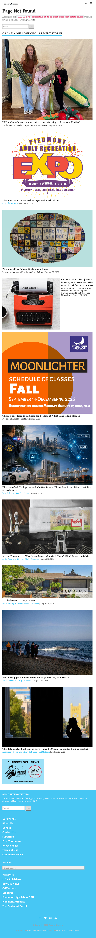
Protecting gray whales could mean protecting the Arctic (35, 677)
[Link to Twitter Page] (46, 916)
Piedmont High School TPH (18, 897)
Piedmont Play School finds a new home (25, 269)
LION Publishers (11, 879)
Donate (6, 827)
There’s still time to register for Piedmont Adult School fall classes (41, 415)
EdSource (7, 892)
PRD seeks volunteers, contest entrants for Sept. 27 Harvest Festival (41, 122)
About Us (7, 823)
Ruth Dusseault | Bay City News (17, 680)
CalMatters (9, 888)
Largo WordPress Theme (37, 930)
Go (31, 26)
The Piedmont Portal (14, 906)
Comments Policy (12, 854)
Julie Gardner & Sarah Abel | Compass (20, 559)
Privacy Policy (10, 845)
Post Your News (11, 841)
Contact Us (9, 832)
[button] (86, 3)
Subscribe (8, 836)
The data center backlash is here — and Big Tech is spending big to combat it (46, 748)
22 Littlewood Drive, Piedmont (19, 600)
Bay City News (10, 883)
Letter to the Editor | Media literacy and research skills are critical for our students (77, 282)
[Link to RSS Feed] (56, 916)
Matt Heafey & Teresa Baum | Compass (20, 603)
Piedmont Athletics (13, 901)
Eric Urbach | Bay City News (15, 493)
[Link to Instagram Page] (51, 916)
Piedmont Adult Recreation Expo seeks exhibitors (31, 200)
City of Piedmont (10, 203)
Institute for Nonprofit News (68, 930)
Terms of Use (10, 850)
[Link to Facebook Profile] (41, 916)
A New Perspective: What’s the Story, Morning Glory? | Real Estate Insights (45, 556)
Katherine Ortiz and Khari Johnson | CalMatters (26, 752)
